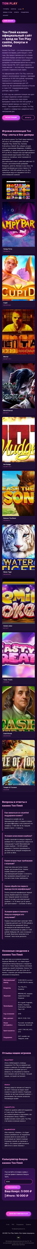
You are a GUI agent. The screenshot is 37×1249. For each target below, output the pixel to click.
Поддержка (20, 1224)
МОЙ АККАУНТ (8, 20)
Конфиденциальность (18, 1229)
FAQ (13, 1224)
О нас (7, 1224)
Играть (28, 117)
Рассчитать (12, 1187)
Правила (28, 1224)
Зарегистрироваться (18, 1213)
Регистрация (11, 117)
